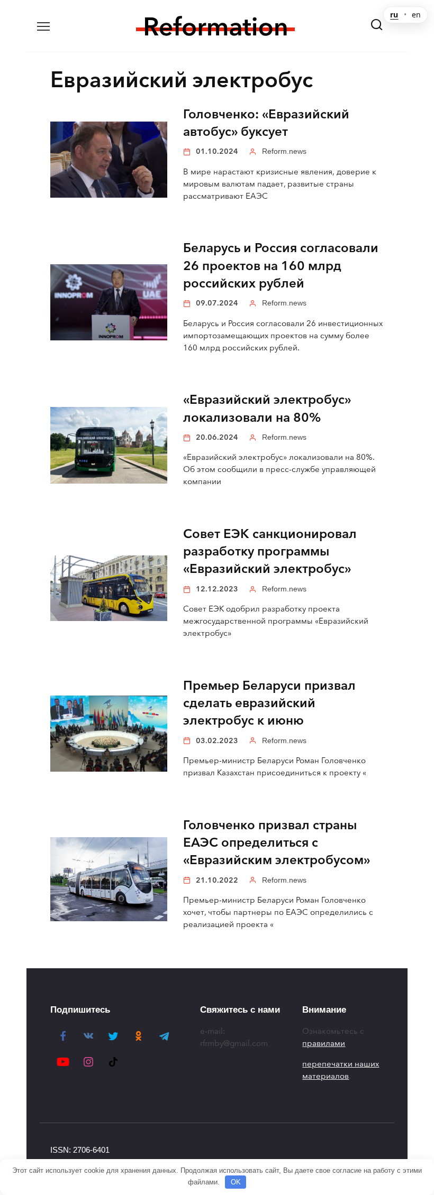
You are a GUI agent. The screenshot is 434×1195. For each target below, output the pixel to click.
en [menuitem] (416, 14)
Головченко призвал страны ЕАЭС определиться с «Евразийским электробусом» (276, 843)
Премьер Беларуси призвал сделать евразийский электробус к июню (269, 703)
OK (236, 1182)
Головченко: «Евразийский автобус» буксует (266, 123)
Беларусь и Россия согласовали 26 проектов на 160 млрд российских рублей (280, 266)
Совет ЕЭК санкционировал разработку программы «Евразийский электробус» (270, 551)
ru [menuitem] (394, 14)
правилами (323, 1043)
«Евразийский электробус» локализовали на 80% (267, 409)
